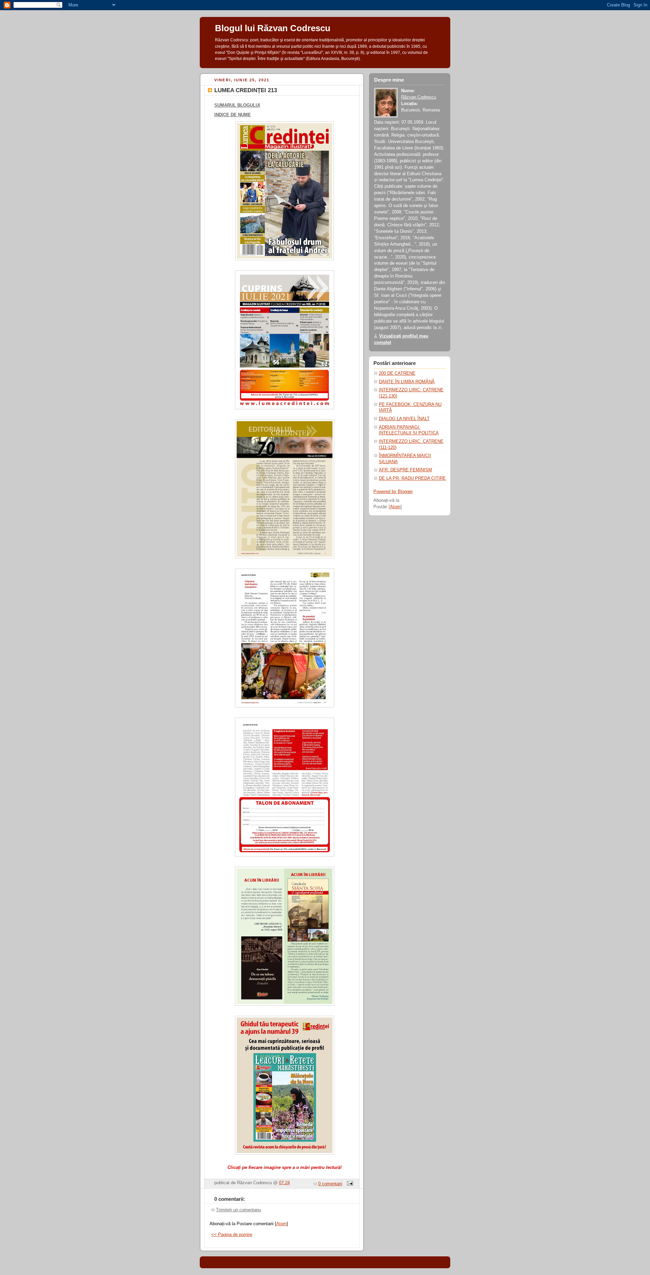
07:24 (284, 1182)
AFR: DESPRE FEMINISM (405, 470)
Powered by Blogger (393, 491)
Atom (281, 1223)
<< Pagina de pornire (231, 1234)
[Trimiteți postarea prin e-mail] (349, 1183)
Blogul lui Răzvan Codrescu (272, 28)
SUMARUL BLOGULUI (237, 105)
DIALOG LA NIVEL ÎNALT (404, 418)
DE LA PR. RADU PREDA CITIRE (412, 478)
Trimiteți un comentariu (238, 1210)
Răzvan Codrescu (418, 97)
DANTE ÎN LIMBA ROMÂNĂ (407, 381)
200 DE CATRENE (397, 373)
